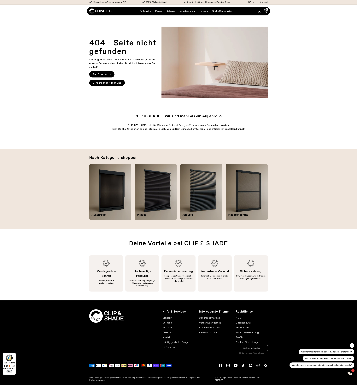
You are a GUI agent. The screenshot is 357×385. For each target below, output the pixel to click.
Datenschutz (243, 322)
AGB (238, 317)
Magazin (167, 317)
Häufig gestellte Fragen (176, 342)
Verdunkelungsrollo (210, 322)
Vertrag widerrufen (251, 348)
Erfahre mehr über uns (107, 82)
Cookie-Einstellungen (248, 342)
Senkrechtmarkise (209, 317)
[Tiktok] (243, 365)
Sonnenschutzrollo (209, 327)
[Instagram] (228, 365)
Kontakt (264, 2)
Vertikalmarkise (208, 332)
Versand (167, 322)
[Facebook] (220, 365)
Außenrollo (145, 11)
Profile (239, 337)
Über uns (167, 332)
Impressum (242, 327)
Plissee (158, 11)
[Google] (266, 365)
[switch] (9, 371)
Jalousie (171, 11)
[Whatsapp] (258, 365)
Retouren (167, 327)
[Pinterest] (251, 365)
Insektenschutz (187, 11)
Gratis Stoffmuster (222, 11)
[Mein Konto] (259, 11)
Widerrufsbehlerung (247, 332)
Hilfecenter (169, 347)
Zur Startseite (102, 74)
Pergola (204, 11)
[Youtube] (235, 365)
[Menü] (14, 354)
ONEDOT (219, 380)
